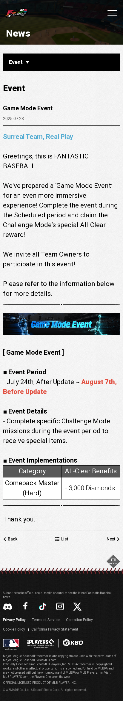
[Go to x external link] (77, 607)
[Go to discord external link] (7, 606)
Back (12, 539)
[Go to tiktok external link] (43, 606)
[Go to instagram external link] (60, 606)
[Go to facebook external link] (25, 606)
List (64, 539)
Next (111, 539)
